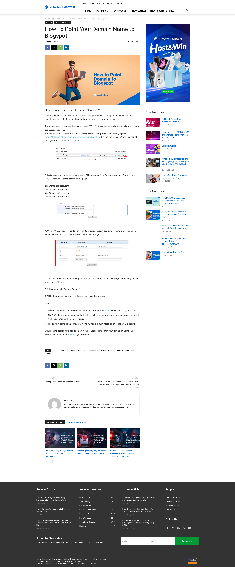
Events (92, 3)
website (49, 353)
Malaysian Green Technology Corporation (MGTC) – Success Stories (175, 214)
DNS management (91, 350)
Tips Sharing (101, 11)
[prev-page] (46, 461)
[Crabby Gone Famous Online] (153, 255)
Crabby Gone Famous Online (174, 252)
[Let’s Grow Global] (153, 149)
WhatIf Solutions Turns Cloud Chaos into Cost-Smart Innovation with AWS (174, 241)
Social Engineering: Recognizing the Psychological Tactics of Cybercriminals (59, 453)
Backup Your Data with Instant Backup (62, 382)
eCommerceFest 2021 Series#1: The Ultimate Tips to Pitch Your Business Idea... (176, 135)
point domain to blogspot (124, 350)
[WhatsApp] (60, 47)
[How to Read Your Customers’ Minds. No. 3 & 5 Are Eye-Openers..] (153, 178)
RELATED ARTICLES (55, 422)
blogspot (72, 350)
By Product (120, 11)
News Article (139, 11)
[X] (54, 47)
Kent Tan (51, 41)
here (71, 334)
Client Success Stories (162, 11)
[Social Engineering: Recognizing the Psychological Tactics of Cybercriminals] (60, 438)
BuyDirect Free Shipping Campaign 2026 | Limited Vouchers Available (138, 510)
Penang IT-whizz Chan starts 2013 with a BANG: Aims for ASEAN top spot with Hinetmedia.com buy (118, 385)
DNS (79, 350)
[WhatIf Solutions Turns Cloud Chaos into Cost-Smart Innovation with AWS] (153, 242)
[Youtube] (189, 528)
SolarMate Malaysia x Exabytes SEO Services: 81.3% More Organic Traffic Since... (175, 200)
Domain (66, 18)
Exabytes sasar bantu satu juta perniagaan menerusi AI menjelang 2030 (138, 522)
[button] (187, 11)
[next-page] (51, 461)
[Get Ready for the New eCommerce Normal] (153, 122)
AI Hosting (100, 3)
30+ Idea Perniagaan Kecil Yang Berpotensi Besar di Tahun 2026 (51, 498)
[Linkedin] (66, 47)
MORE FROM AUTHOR (76, 422)
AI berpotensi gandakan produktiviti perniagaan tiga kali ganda (138, 498)
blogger (63, 350)
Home (88, 11)
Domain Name (106, 350)
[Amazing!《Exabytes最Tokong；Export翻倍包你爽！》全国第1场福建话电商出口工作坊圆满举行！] (153, 162)
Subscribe (187, 541)
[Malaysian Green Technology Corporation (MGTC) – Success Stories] (153, 215)
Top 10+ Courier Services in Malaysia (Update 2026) (53, 510)
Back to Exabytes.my (114, 3)
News (85, 3)
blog (55, 350)
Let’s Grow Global (169, 146)
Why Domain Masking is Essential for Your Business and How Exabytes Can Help (53, 522)
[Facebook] (47, 47)
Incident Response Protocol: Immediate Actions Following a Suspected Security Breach (122, 453)
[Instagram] (173, 528)
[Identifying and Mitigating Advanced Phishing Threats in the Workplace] (92, 438)
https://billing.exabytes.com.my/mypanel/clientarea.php (72, 137)
